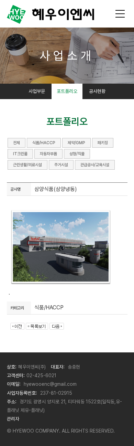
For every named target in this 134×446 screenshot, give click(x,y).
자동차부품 (48, 153)
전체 (16, 142)
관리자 (13, 419)
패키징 (103, 142)
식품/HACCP (43, 142)
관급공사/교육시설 (94, 164)
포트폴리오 (67, 91)
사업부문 (37, 91)
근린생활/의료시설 (27, 164)
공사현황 (97, 91)
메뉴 (120, 14)
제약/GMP (76, 142)
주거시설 (61, 164)
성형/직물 (77, 153)
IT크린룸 (20, 153)
